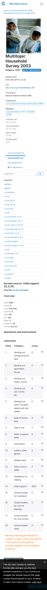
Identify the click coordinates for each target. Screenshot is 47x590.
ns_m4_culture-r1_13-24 (13, 225)
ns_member (8, 274)
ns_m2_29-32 (9, 205)
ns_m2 (6, 196)
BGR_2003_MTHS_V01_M (13, 13)
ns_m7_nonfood (10, 266)
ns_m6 (6, 249)
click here (36, 582)
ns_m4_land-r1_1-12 (11, 233)
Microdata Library (19, 4)
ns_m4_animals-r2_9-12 (13, 221)
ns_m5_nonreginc (11, 241)
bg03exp (7, 184)
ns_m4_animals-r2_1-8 (13, 217)
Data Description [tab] (15, 158)
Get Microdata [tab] (15, 167)
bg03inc (7, 188)
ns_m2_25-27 (9, 200)
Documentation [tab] (15, 163)
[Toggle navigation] (41, 3)
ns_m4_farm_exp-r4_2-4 (13, 229)
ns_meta (7, 278)
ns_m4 (6, 213)
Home (6, 10)
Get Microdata (32, 70)
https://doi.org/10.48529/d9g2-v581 (20, 88)
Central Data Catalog (18, 10)
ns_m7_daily (9, 258)
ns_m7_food (9, 262)
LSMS (30, 10)
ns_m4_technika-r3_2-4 (13, 237)
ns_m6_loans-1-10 (11, 253)
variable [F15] (29, 13)
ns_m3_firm (8, 209)
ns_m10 (7, 270)
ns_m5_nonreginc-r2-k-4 (14, 245)
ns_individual (9, 192)
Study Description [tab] (16, 153)
